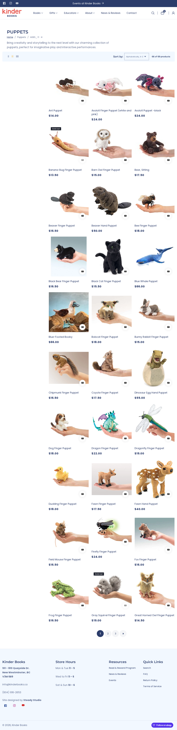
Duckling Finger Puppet (62, 504)
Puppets (21, 37)
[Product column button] (8, 56)
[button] (37, 13)
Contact (132, 13)
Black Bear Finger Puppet (64, 281)
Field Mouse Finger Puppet (65, 559)
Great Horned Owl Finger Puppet (154, 615)
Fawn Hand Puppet (146, 504)
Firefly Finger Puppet (104, 551)
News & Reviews (110, 13)
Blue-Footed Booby (60, 337)
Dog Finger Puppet (60, 448)
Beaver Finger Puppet (62, 225)
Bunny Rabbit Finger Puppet (151, 337)
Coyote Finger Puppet (105, 392)
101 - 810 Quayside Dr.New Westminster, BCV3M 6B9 (16, 672)
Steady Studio (32, 700)
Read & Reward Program (122, 668)
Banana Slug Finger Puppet (65, 170)
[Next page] (123, 633)
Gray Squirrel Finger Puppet (108, 615)
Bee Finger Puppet (146, 225)
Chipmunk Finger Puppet (64, 392)
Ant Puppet (55, 110)
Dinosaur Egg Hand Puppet (151, 392)
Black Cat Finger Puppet (106, 281)
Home (10, 37)
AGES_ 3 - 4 (36, 37)
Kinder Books (19, 725)
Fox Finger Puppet (145, 559)
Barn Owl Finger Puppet (106, 170)
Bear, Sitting (142, 170)
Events (112, 680)
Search (147, 668)
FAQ (145, 674)
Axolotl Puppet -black (148, 110)
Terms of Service (152, 686)
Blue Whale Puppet (146, 281)
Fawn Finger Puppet (104, 504)
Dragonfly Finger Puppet (149, 448)
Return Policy (150, 680)
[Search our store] (153, 13)
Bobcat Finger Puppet (105, 337)
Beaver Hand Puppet (104, 225)
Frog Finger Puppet (60, 615)
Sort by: (118, 56)
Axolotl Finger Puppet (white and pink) (111, 112)
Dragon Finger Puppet (105, 448)
